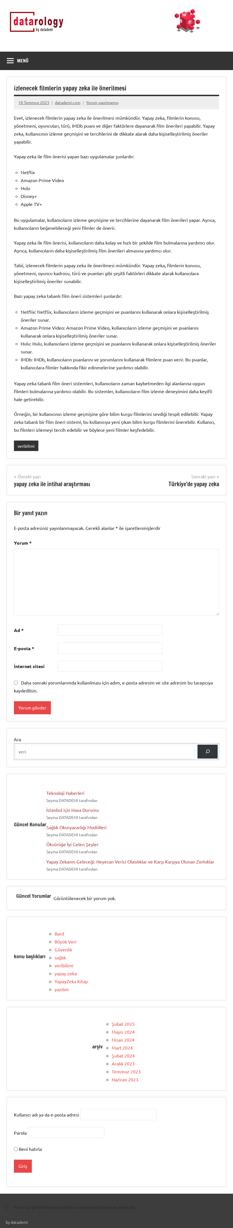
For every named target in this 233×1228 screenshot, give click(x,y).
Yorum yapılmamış (102, 102)
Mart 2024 (122, 1047)
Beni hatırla (30, 1149)
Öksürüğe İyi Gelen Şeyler (72, 844)
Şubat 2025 (123, 1024)
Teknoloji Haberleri (65, 793)
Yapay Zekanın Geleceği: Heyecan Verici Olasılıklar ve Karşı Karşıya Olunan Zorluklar (130, 861)
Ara (17, 739)
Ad (19, 630)
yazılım (62, 989)
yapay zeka (66, 973)
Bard (59, 933)
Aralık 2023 (123, 1063)
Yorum (23, 543)
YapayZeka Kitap (71, 981)
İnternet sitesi (29, 666)
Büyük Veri (65, 941)
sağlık (60, 957)
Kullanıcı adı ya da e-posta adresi (46, 1114)
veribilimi (26, 445)
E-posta (24, 648)
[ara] (207, 752)
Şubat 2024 (123, 1055)
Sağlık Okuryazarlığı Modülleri (76, 827)
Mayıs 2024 (123, 1032)
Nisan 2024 (123, 1039)
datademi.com (67, 102)
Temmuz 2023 (126, 1071)
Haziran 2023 (125, 1079)
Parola (20, 1132)
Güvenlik (63, 949)
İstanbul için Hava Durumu (72, 810)
